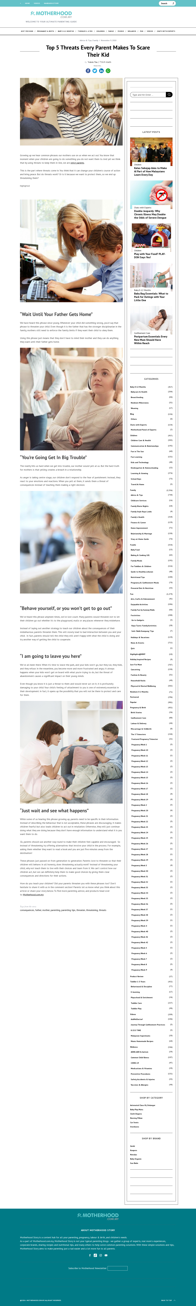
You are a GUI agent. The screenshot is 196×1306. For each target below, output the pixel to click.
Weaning (134, 408)
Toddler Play (136, 1008)
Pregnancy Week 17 (139, 788)
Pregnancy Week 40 (139, 931)
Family (95, 40)
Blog (132, 414)
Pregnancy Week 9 (139, 970)
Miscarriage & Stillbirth (141, 729)
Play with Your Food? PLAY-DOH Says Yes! (149, 255)
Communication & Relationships (145, 446)
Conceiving (135, 669)
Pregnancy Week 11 (139, 755)
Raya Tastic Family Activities (144, 625)
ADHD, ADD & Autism (139, 1052)
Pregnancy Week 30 (139, 871)
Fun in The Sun (137, 451)
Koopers (133, 1150)
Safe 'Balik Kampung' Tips (142, 631)
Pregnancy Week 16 (139, 783)
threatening (92, 910)
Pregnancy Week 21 (139, 816)
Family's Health (137, 517)
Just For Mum (136, 664)
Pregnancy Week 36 (139, 904)
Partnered (134, 697)
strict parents (77, 162)
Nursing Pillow (136, 1118)
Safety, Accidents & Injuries (143, 1079)
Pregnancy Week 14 (139, 772)
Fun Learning (136, 457)
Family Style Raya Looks (141, 511)
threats (102, 910)
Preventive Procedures (140, 1074)
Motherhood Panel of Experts (143, 430)
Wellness (134, 1047)
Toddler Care (136, 1003)
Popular (133, 702)
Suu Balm (134, 1163)
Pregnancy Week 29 (139, 860)
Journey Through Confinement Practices (148, 1025)
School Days (136, 479)
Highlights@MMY (137, 654)
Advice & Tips (86, 40)
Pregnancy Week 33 (139, 887)
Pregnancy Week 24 (139, 832)
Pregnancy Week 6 (139, 953)
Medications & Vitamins (141, 1068)
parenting (55, 910)
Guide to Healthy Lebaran (142, 572)
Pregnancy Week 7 (139, 959)
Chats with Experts (142, 207)
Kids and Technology (140, 462)
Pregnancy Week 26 (139, 843)
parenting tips (68, 910)
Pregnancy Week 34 (139, 893)
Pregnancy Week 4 (139, 926)
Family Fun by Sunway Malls (143, 610)
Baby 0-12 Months (142, 290)
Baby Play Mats (136, 1109)
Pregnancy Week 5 (139, 948)
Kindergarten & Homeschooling (144, 468)
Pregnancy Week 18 (139, 794)
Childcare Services (139, 500)
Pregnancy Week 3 (139, 865)
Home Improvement (139, 528)
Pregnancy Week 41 (139, 937)
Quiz (133, 648)
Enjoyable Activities (139, 604)
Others (134, 419)
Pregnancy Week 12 (139, 761)
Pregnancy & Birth (138, 707)
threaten (80, 910)
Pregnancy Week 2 (139, 805)
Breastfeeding (137, 397)
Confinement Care (142, 333)
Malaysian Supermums (140, 1036)
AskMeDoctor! (137, 1019)
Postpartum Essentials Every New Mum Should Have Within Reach (150, 340)
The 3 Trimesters (138, 734)
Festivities (135, 615)
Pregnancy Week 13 (139, 766)
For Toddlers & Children (141, 566)
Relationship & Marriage (141, 533)
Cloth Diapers (136, 1114)
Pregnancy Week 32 (139, 882)
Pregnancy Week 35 (139, 898)
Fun (131, 594)
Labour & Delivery (138, 723)
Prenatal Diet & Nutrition (142, 588)
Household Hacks (138, 680)
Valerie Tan (92, 62)
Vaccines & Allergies (139, 1085)
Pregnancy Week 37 (139, 909)
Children (137, 164)
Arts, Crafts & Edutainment (143, 599)
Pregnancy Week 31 (139, 876)
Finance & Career (138, 522)
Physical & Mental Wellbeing (143, 686)
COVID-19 (135, 1063)
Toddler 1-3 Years (137, 981)
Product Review (136, 976)
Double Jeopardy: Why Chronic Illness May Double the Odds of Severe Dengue (150, 214)
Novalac (133, 1154)
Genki (132, 1146)
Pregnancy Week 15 (139, 777)
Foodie (133, 545)
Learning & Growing (139, 473)
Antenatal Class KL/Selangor (142, 1105)
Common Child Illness (140, 1057)
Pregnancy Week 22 (139, 821)
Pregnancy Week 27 (139, 849)
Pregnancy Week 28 (139, 854)
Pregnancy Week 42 (139, 942)
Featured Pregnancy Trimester (144, 739)
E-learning (135, 992)
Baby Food (135, 550)
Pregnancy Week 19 (139, 799)
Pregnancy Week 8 (139, 964)
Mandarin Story (51, 3)
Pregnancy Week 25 (139, 838)
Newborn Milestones (140, 403)
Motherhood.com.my (33, 894)
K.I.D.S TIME (136, 1030)
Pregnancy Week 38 (139, 915)
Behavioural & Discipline (141, 986)
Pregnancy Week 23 (139, 827)
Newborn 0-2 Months (139, 692)
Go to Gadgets (137, 620)
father (38, 910)
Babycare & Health (139, 392)
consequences (27, 910)
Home (27, 3)
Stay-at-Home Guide (140, 539)
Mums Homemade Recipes (142, 1041)
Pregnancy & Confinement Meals (145, 583)
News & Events (137, 643)
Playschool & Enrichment (142, 997)
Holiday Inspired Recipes (140, 659)
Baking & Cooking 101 (140, 555)
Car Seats (134, 1122)
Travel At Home (137, 484)
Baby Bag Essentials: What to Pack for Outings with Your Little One (151, 297)
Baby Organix (135, 1159)
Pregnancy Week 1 (139, 744)
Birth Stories (136, 712)
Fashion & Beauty (138, 675)
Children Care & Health (141, 440)
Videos (37, 3)
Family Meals (136, 561)
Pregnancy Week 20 (139, 810)
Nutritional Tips (138, 577)
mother (46, 910)
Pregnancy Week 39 (139, 920)
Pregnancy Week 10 (139, 750)
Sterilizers (134, 1127)
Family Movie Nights (140, 506)
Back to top (166, 1300)
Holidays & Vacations (140, 637)
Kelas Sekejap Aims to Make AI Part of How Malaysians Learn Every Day (150, 171)
